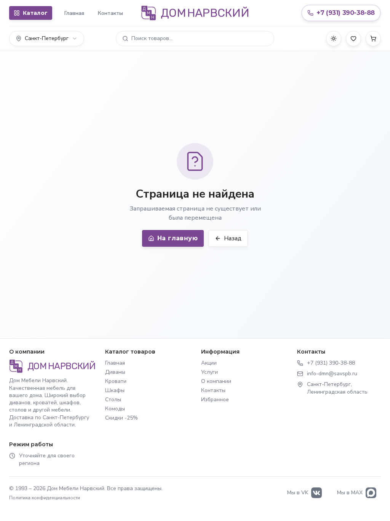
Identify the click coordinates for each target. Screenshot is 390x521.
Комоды (115, 408)
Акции (209, 363)
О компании (216, 381)
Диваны (115, 372)
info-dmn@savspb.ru (332, 373)
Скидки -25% (121, 417)
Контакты (110, 13)
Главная (74, 13)
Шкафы (115, 390)
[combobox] (46, 38)
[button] (195, 38)
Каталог (35, 13)
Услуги (209, 372)
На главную (177, 238)
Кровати (115, 381)
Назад (232, 238)
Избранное (215, 399)
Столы (113, 399)
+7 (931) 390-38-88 (331, 363)
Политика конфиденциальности (44, 498)
